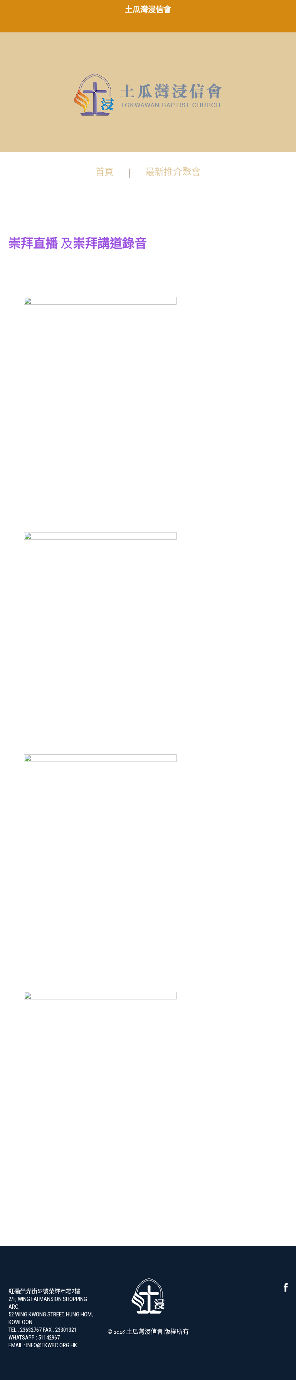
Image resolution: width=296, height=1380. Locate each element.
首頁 (104, 173)
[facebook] (286, 1289)
